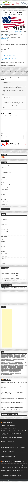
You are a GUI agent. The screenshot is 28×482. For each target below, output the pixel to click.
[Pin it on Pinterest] (4, 157)
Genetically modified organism (7, 360)
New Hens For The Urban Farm (9, 58)
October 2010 (4, 263)
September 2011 (4, 236)
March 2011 (3, 251)
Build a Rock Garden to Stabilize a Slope (9, 404)
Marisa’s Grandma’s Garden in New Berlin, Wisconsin (12, 389)
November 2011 (4, 231)
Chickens (3, 356)
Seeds (16, 370)
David (2, 280)
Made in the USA (21, 62)
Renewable (20, 368)
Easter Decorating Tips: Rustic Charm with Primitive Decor (13, 447)
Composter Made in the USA (14, 12)
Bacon (19, 354)
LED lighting (20, 363)
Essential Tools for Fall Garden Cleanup (9, 396)
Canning (2, 167)
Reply (3, 94)
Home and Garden (13, 62)
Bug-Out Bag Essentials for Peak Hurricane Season (11, 470)
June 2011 (3, 243)
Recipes (2, 196)
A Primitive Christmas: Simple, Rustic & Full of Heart (12, 444)
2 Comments (20, 14)
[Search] (26, 7)
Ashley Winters (5, 82)
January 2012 (4, 226)
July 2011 (3, 241)
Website (3, 138)
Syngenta (12, 373)
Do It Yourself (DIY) (5, 172)
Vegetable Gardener (7, 379)
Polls (2, 194)
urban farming (12, 65)
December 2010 (4, 258)
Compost (7, 62)
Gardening (4, 10)
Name (2, 133)
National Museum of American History (10, 414)
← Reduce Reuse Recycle (5, 70)
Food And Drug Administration (11, 357)
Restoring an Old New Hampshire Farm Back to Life (12, 407)
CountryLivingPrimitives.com (8, 441)
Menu (4, 7)
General (2, 182)
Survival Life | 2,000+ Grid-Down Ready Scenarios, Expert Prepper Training (12, 461)
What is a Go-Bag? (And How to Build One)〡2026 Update (13, 465)
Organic (16, 365)
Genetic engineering (18, 362)
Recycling (17, 10)
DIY (12, 356)
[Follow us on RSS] (2, 157)
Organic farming (4, 63)
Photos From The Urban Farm (8, 55)
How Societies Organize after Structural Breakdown (12, 437)
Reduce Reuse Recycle (7, 59)
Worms (10, 374)
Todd (7, 14)
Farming (3, 174)
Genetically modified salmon (7, 362)
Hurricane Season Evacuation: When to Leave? (11, 475)
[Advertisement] (7, 328)
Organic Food (4, 189)
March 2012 (3, 221)
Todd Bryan (5, 97)
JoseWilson (3, 278)
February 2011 (4, 253)
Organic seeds (20, 366)
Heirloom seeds (4, 363)
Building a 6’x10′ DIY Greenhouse (8, 425)
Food (2, 177)
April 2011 (3, 248)
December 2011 (4, 229)
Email (2, 135)
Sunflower (16, 371)
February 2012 (4, 224)
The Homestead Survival (7, 422)
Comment (3, 119)
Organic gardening (12, 63)
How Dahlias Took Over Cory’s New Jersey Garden (11, 409)
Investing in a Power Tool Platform (8, 428)
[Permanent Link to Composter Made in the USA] (14, 23)
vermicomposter (4, 38)
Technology (3, 204)
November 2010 (4, 261)
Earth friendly (17, 356)
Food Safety (3, 359)
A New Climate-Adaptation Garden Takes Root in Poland (12, 402)
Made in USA (9, 10)
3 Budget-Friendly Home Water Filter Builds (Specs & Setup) (14, 467)
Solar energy (4, 371)
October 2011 (4, 234)
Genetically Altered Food (6, 184)
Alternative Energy (5, 165)
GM (24, 362)
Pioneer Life (13, 10)
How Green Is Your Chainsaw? (13, 273)
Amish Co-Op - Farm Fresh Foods (8, 456)
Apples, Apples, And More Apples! (9, 56)
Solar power (10, 371)
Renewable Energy (5, 370)
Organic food (4, 366)
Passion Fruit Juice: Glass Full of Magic (12, 270)
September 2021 (4, 217)
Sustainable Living (22, 10)
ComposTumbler (17, 31)
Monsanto (12, 365)
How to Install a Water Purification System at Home (12, 472)
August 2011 (3, 239)
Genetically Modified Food (18, 359)
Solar (19, 370)
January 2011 (4, 256)
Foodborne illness (22, 357)
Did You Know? (4, 170)
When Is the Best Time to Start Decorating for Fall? (12, 453)
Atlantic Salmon (14, 354)
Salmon (12, 370)
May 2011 (3, 246)
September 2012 (4, 219)
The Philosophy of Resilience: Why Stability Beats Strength (13, 430)
